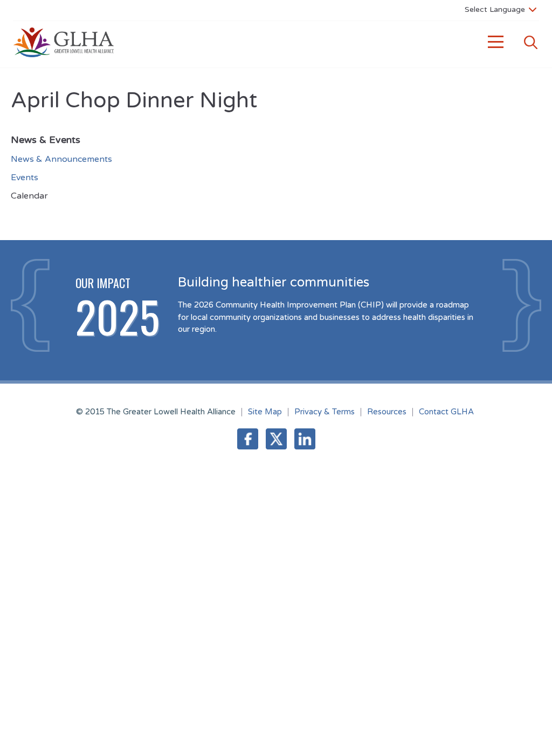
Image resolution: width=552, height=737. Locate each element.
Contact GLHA (446, 412)
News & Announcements (61, 159)
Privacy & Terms (324, 412)
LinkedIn (304, 438)
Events (24, 177)
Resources (386, 412)
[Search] (530, 42)
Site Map (265, 412)
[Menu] (496, 42)
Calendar (29, 195)
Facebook (247, 438)
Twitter (276, 438)
